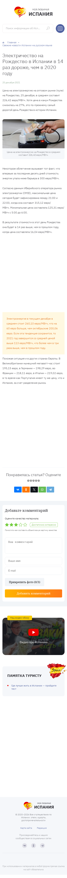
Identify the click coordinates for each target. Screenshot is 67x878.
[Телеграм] (42, 845)
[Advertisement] (33, 274)
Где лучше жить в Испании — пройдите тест (33, 687)
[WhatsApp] (42, 489)
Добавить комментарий (33, 593)
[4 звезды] (36, 480)
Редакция (42, 828)
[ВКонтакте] (18, 489)
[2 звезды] (31, 480)
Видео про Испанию (33, 642)
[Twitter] (34, 489)
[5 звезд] (38, 480)
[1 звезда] (28, 480)
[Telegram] (50, 489)
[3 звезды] (33, 480)
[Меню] (60, 28)
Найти (48, 28)
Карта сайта (26, 828)
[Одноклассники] (26, 489)
